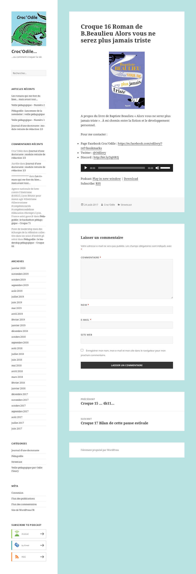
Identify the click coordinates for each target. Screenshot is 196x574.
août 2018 (16, 348)
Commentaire (91, 257)
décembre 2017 (19, 394)
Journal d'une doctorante (25, 450)
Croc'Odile (109, 204)
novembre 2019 (20, 274)
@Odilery (99, 152)
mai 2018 (16, 365)
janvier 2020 (18, 268)
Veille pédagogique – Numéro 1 (28, 120)
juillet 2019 (17, 296)
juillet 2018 (17, 354)
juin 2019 (16, 302)
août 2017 (16, 417)
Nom (85, 305)
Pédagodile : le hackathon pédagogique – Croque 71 (28, 220)
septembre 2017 (20, 411)
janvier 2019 (18, 325)
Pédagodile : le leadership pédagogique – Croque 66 (27, 243)
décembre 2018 (19, 331)
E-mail (86, 319)
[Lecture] (86, 168)
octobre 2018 (18, 336)
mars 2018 (17, 377)
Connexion (17, 492)
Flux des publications (23, 498)
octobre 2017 (18, 405)
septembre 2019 (20, 285)
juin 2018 (16, 359)
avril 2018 (17, 371)
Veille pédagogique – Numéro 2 (28, 105)
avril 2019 (17, 313)
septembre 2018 (20, 342)
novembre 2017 (20, 400)
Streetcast (16, 461)
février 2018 (18, 382)
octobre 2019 (18, 279)
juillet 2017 (17, 422)
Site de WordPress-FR (22, 510)
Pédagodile (17, 456)
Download (131, 178)
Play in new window (107, 178)
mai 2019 (16, 308)
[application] (127, 168)
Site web (86, 334)
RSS (98, 183)
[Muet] (157, 168)
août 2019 (16, 291)
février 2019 (18, 319)
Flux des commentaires (24, 504)
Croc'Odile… (24, 51)
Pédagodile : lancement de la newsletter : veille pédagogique (28, 112)
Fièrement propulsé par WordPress (100, 450)
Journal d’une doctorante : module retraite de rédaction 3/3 (28, 127)
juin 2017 (16, 428)
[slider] (165, 167)
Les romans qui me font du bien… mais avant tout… (25, 97)
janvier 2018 (18, 388)
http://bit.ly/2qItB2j (106, 157)
